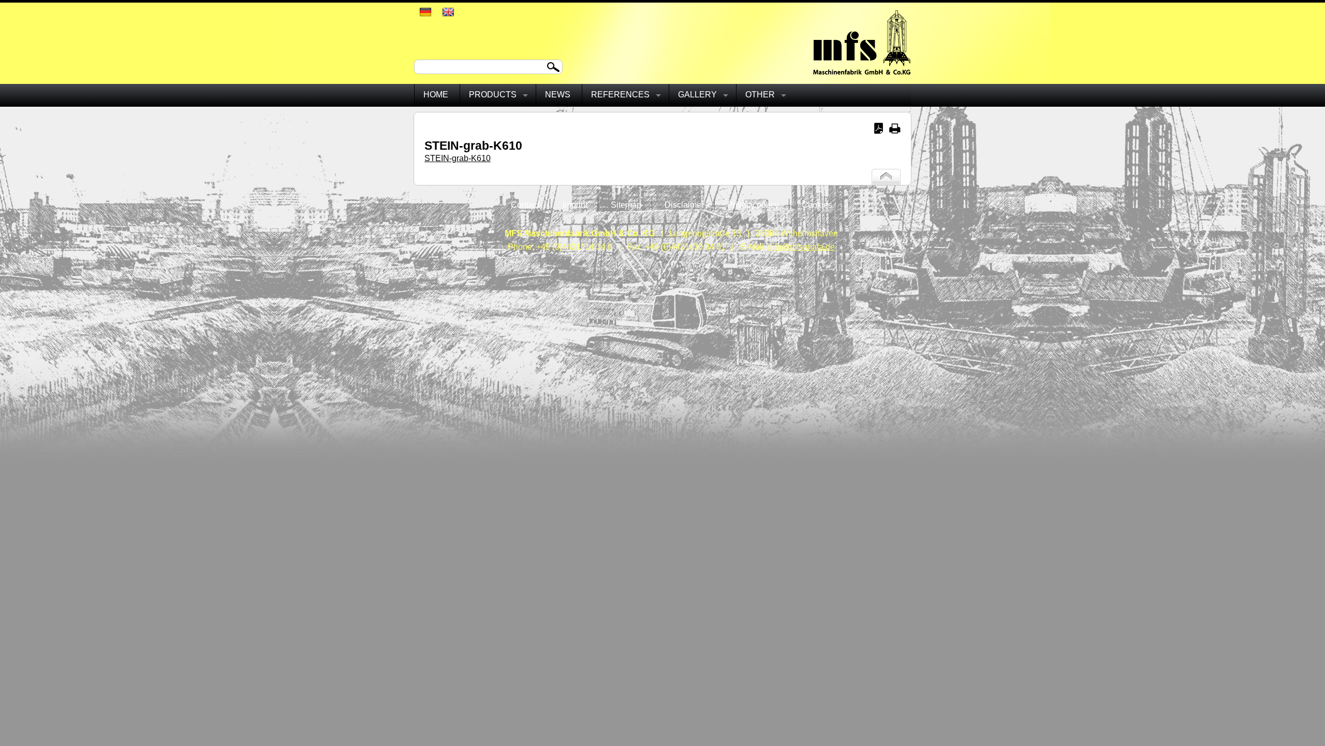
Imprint (575, 204)
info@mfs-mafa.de (801, 246)
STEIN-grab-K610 (457, 158)
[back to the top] (886, 182)
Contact (525, 204)
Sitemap (626, 204)
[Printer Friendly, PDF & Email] (887, 130)
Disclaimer (684, 204)
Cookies (817, 204)
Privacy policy (752, 204)
